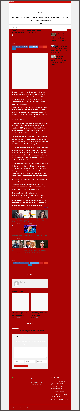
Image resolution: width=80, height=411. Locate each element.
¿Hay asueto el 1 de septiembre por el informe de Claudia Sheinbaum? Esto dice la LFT (20, 314)
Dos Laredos (27, 17)
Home (12, 17)
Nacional (41, 17)
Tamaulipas (34, 17)
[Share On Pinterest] (41, 47)
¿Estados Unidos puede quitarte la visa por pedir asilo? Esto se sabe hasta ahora (39, 314)
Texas (62, 17)
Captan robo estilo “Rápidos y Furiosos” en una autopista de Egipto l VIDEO (59, 397)
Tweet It (34, 46)
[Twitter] (34, 389)
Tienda (30, 20)
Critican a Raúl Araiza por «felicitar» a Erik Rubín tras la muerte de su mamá (32, 331)
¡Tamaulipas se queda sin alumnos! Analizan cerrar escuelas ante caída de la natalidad (58, 60)
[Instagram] (70, 6)
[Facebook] (32, 389)
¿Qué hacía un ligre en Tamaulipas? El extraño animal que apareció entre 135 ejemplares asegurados (58, 386)
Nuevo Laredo (19, 17)
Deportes (47, 17)
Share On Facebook (21, 46)
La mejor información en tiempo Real (42, 20)
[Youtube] (68, 6)
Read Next (22, 329)
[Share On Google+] (45, 47)
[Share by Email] (14, 49)
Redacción (15, 34)
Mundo (67, 17)
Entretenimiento (55, 17)
